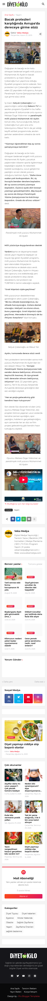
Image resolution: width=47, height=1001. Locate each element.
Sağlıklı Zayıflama (25, 922)
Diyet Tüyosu (12, 913)
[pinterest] (35, 976)
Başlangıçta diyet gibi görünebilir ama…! (13, 614)
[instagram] (29, 976)
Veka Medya (21, 531)
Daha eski (39, 682)
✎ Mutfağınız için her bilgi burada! (21, 504)
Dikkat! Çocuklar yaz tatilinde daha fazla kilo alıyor (33, 614)
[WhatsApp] (23, 519)
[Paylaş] (40, 34)
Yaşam (19, 15)
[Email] (29, 519)
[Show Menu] (3, 4)
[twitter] (18, 976)
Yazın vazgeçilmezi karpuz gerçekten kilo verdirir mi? (13, 850)
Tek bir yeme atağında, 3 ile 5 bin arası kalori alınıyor (32, 819)
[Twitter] (18, 519)
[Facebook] (13, 519)
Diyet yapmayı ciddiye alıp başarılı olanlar (22, 746)
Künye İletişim (30, 992)
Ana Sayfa (9, 15)
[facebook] (12, 976)
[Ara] (43, 4)
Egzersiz (10, 918)
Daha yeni (8, 682)
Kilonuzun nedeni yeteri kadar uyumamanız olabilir (13, 642)
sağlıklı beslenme (14, 931)
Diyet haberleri (29, 913)
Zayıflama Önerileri (24, 927)
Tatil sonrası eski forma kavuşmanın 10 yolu (12, 586)
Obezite (9, 922)
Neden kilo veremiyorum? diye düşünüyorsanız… (33, 787)
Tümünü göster (35, 564)
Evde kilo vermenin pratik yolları (12, 817)
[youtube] (23, 976)
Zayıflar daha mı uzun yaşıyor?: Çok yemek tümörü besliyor (12, 787)
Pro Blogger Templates (29, 996)
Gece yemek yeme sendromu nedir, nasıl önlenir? (33, 642)
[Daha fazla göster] (34, 519)
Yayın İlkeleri (15, 992)
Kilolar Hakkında (24, 918)
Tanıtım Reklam (29, 988)
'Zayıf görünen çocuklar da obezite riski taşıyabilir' (32, 586)
